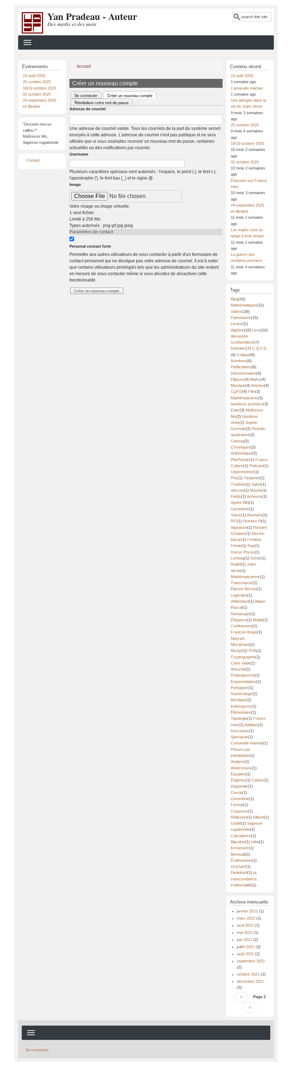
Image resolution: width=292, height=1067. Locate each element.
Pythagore (240, 688)
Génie (255, 558)
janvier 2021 (247, 911)
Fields (236, 496)
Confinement (241, 626)
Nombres (239, 361)
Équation (238, 774)
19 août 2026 (34, 76)
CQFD (236, 391)
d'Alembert (240, 601)
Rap (251, 545)
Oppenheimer (242, 472)
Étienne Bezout (244, 589)
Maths (255, 379)
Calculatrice (241, 836)
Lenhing (237, 558)
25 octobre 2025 (37, 82)
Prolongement (243, 675)
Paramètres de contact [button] (91, 231)
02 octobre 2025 (37, 94)
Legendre (239, 595)
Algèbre (237, 330)
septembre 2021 (251, 961)
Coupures (239, 811)
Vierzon (237, 490)
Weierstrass (241, 768)
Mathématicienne (245, 577)
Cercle (236, 792)
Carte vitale (240, 663)
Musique (238, 385)
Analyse (238, 761)
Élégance (239, 620)
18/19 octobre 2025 (39, 88)
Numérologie (241, 694)
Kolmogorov (241, 706)
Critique (243, 355)
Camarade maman (247, 88)
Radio (236, 564)
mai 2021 (244, 932)
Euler (235, 410)
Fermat (237, 805)
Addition (251, 725)
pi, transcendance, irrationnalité (244, 878)
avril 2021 (245, 925)
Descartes (240, 731)
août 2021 (245, 954)
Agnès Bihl (240, 502)
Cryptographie (243, 657)
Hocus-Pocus (243, 552)
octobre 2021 (248, 974)
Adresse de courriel (87, 109)
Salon (256, 484)
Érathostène (241, 860)
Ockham (238, 866)
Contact (33, 160)
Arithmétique (241, 453)
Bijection (238, 842)
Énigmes (238, 780)
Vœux (236, 515)
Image (75, 184)
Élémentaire (241, 712)
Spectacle (239, 737)
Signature (239, 527)
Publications (241, 367)
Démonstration (243, 373)
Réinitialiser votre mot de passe (101, 102)
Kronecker (240, 848)
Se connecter (86, 95)
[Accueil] (32, 22)
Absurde (238, 669)
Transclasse (241, 583)
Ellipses (237, 379)
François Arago (244, 632)
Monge (237, 650)
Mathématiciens (244, 398)
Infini (255, 842)
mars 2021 (246, 918)
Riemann (254, 515)
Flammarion (241, 317)
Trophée (238, 484)
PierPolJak (240, 459)
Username (78, 154)
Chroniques (241, 447)
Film (251, 391)
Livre (256, 330)
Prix (234, 478)
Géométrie (240, 799)
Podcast (256, 466)
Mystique (238, 700)
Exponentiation (243, 681)
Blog (234, 299)
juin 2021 (244, 939)
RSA (252, 650)
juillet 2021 (246, 947)
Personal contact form (90, 246)
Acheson (254, 496)
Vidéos (237, 311)
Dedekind (239, 872)
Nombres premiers (247, 404)
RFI (234, 521)
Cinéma (237, 441)
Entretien (238, 348)
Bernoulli (238, 854)
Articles (257, 385)
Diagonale (239, 786)
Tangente (252, 478)
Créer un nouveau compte (131, 95)
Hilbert (258, 817)
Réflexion (239, 817)
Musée (256, 490)
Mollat (258, 620)
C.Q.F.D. (259, 348)
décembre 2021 (250, 981)
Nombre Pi (252, 521)
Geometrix (240, 509)
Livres (236, 324)
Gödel (236, 823)
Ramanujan (240, 614)
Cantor (258, 780)
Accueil (84, 66)
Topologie (239, 718)
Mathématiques (244, 305)
